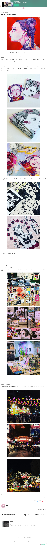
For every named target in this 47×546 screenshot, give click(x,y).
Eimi (7, 505)
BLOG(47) (2, 494)
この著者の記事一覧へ (41, 509)
